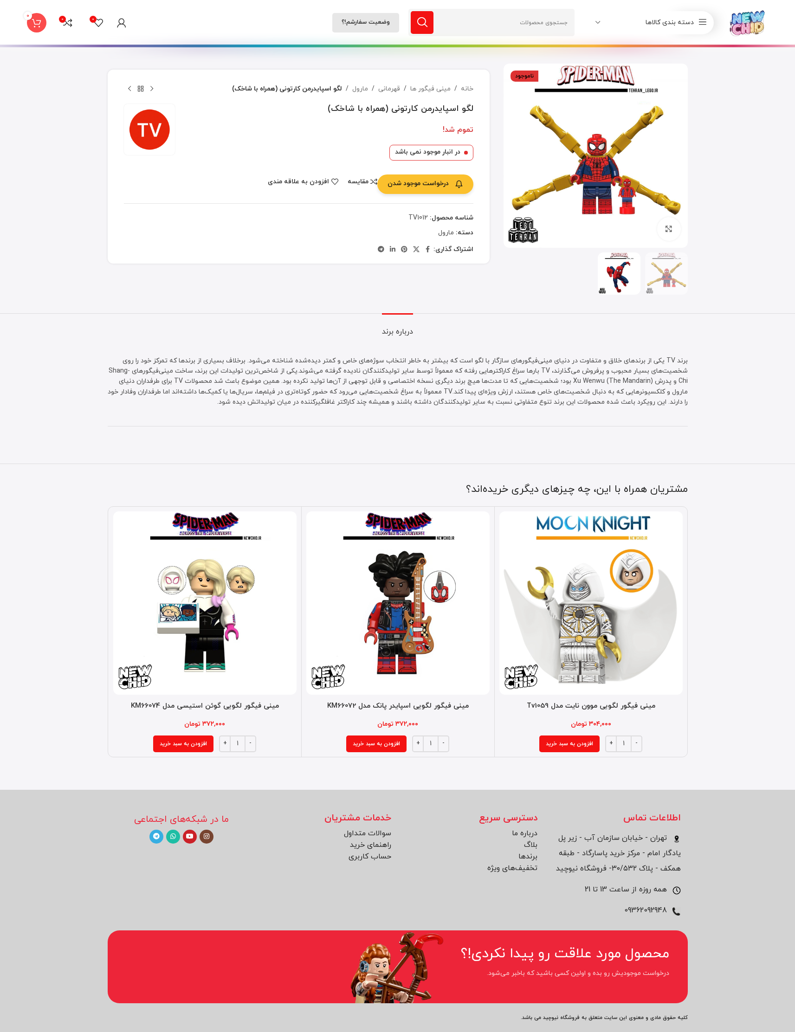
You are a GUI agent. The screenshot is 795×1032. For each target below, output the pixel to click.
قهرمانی (389, 88)
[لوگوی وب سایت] (748, 22)
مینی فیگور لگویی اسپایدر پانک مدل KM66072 (398, 706)
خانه (467, 88)
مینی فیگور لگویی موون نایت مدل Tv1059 (591, 706)
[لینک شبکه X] (416, 250)
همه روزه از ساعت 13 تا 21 (627, 889)
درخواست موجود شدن (418, 183)
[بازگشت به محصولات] (140, 89)
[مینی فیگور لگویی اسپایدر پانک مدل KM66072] (398, 603)
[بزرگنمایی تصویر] (668, 228)
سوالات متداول (367, 833)
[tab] (397, 327)
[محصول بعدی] (129, 89)
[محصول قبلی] (151, 89)
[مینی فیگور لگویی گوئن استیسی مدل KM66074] (205, 603)
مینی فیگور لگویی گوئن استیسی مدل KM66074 (205, 706)
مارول (360, 88)
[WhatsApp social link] (173, 837)
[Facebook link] (427, 250)
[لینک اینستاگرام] (206, 837)
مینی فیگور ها (430, 88)
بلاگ (530, 845)
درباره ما (524, 833)
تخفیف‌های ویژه (512, 868)
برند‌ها (527, 856)
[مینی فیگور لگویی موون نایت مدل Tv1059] (591, 603)
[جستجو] (422, 22)
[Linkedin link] (392, 250)
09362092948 (646, 910)
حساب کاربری (370, 856)
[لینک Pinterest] (404, 250)
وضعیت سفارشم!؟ (366, 22)
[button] (569, 743)
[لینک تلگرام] (381, 250)
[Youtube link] (190, 837)
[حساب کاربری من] (121, 22)
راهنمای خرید (370, 845)
